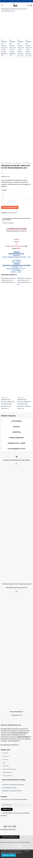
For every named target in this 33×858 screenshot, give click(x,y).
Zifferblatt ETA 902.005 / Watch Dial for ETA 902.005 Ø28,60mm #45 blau (24, 403)
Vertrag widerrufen (7, 775)
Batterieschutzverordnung (9, 769)
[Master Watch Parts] (15, 5)
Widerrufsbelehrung (8, 772)
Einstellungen (8, 855)
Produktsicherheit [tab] (8, 223)
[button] (2, 5)
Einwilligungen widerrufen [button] (9, 787)
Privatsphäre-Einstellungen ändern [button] (12, 790)
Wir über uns (6, 756)
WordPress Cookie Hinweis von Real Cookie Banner (15, 842)
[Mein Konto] (28, 5)
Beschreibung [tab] (6, 219)
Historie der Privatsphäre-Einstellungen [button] (13, 784)
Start (2, 163)
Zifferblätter (8, 163)
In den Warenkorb (10, 207)
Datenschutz (6, 766)
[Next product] (2, 173)
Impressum (5, 759)
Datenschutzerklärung (16, 813)
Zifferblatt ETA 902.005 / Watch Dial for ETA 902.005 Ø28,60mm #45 (7, 403)
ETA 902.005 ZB (26, 163)
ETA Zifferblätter (17, 163)
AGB (20, 715)
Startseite (5, 753)
